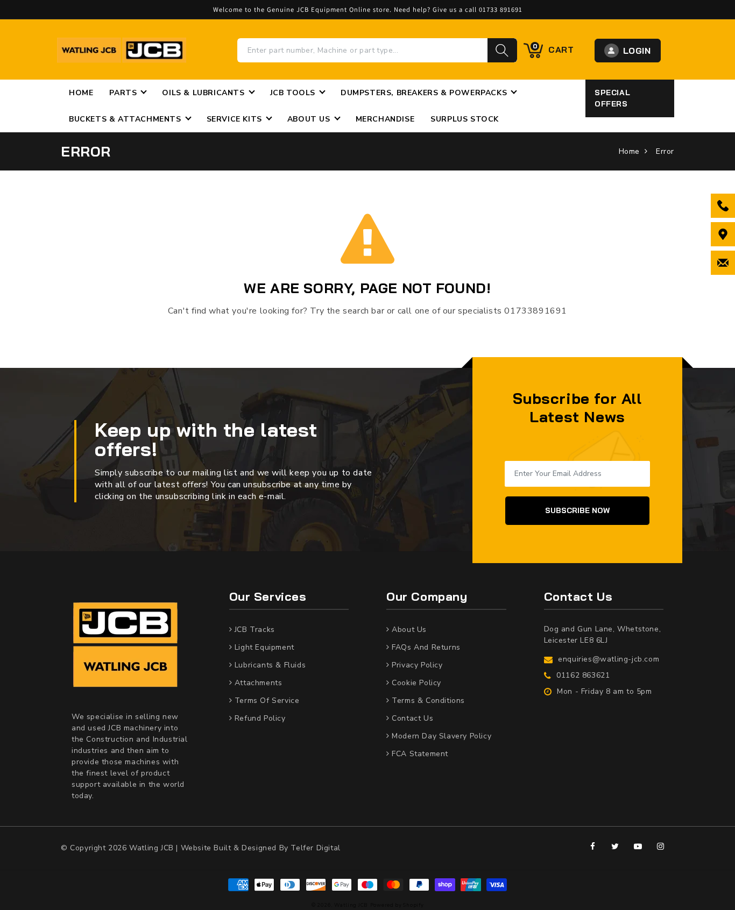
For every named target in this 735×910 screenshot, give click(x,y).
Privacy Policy (416, 665)
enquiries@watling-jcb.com (608, 659)
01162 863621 (583, 675)
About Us (408, 629)
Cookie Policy (415, 683)
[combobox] (362, 50)
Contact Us (411, 718)
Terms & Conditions (427, 700)
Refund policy (258, 718)
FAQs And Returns (425, 647)
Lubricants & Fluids (269, 665)
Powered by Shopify (397, 904)
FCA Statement (419, 754)
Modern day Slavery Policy (440, 736)
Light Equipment (263, 647)
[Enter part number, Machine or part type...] (502, 50)
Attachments (257, 683)
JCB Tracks (253, 629)
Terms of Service (265, 700)
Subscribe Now (577, 510)
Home (629, 151)
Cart (553, 49)
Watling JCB (351, 904)
